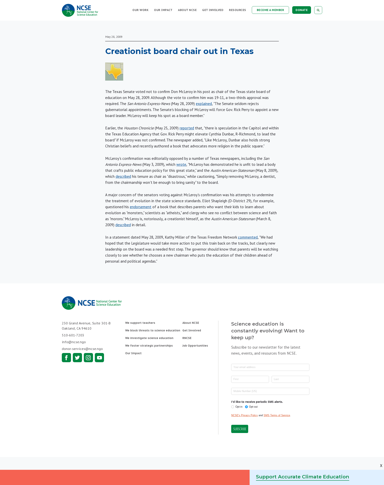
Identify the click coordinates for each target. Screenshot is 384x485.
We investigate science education (149, 338)
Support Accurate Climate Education (302, 477)
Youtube (99, 357)
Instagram (88, 357)
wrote (181, 164)
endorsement (140, 206)
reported (187, 128)
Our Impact (163, 10)
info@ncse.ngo (74, 342)
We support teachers (140, 323)
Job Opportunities (195, 345)
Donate (302, 10)
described (123, 176)
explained (204, 103)
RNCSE (186, 338)
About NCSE (187, 10)
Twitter (77, 357)
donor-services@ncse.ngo (82, 349)
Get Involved (212, 10)
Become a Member (270, 10)
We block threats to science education (152, 330)
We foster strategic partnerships (149, 345)
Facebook (66, 357)
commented (248, 237)
